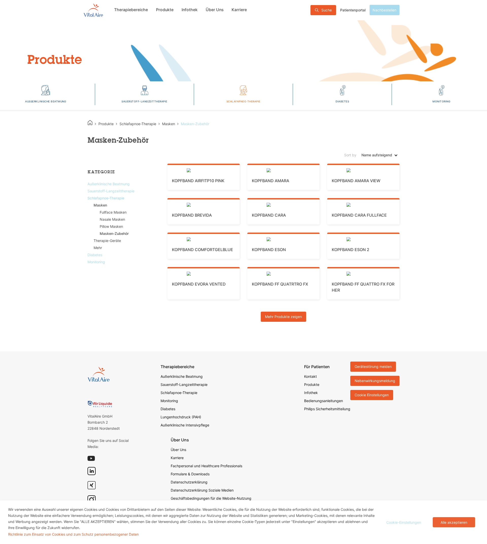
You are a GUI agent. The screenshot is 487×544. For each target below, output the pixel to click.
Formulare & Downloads (190, 474)
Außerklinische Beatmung (182, 376)
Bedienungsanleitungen (323, 401)
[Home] (90, 122)
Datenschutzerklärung (189, 482)
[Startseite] (93, 10)
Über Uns (214, 9)
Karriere (239, 9)
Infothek (190, 9)
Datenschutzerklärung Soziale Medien (202, 490)
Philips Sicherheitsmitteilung (327, 409)
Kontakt (310, 376)
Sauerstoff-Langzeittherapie (184, 384)
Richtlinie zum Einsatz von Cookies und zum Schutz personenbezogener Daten (73, 534)
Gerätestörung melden (373, 366)
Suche (326, 10)
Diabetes (168, 409)
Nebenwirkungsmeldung (375, 381)
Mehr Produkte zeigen (283, 316)
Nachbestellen (384, 10)
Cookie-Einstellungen (403, 522)
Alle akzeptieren (454, 522)
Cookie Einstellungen (372, 395)
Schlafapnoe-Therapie (179, 392)
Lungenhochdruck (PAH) (181, 417)
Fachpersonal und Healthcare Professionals (206, 466)
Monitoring (169, 401)
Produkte (164, 9)
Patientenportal (353, 10)
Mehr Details (206, 137)
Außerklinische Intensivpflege (185, 425)
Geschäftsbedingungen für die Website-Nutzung (211, 498)
